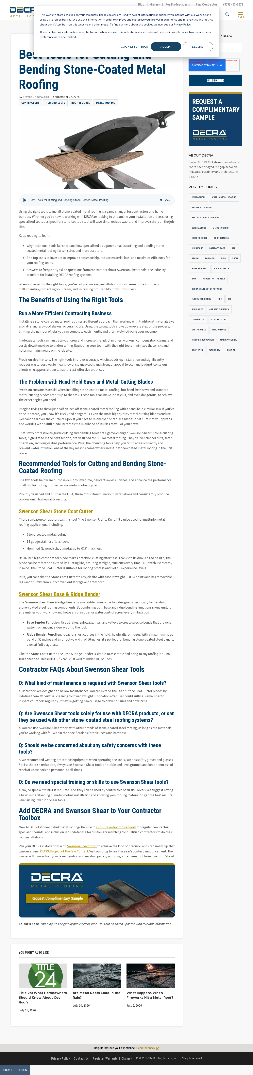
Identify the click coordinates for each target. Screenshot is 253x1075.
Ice (229, 299)
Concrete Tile (219, 319)
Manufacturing (228, 340)
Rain (194, 278)
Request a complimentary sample (215, 119)
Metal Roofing (105, 102)
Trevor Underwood (36, 97)
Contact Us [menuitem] (81, 1058)
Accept (166, 46)
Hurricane (197, 248)
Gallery (155, 4)
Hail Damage (219, 329)
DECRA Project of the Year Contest (64, 851)
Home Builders (55, 102)
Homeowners (199, 197)
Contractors (30, 102)
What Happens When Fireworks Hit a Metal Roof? (149, 995)
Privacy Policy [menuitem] (60, 1058)
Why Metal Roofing (202, 207)
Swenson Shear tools (82, 846)
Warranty (214, 350)
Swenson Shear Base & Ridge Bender (59, 594)
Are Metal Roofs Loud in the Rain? (96, 995)
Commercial (198, 319)
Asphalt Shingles (219, 309)
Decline (198, 46)
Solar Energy (221, 268)
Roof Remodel (80, 102)
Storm (195, 258)
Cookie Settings (15, 1070)
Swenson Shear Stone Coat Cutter (56, 511)
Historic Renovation (203, 340)
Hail (233, 248)
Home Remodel (199, 238)
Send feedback (146, 1048)
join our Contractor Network (116, 827)
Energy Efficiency (201, 299)
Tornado (209, 258)
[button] (25, 200)
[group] (97, 200)
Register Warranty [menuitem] (105, 1058)
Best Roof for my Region (205, 217)
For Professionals (178, 4)
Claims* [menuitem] (126, 1058)
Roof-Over (197, 350)
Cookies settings (134, 46)
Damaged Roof (217, 248)
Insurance (197, 309)
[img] (161, 200)
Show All (232, 350)
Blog (141, 4)
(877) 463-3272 (233, 4)
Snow (235, 258)
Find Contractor (206, 4)
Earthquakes (199, 329)
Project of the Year (214, 278)
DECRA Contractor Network (207, 289)
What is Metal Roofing (224, 197)
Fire (219, 299)
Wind (223, 258)
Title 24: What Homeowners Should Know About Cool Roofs (43, 997)
